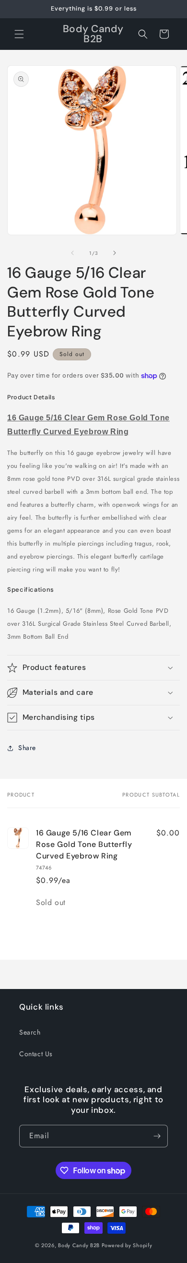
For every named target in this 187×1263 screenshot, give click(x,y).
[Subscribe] (156, 1136)
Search (30, 1032)
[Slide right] (114, 252)
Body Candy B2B (79, 1245)
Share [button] (27, 747)
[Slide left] (72, 252)
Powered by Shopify (127, 1245)
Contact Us (36, 1054)
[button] (19, 34)
